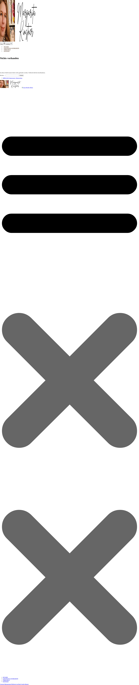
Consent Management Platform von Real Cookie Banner (14, 684)
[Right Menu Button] (69, 674)
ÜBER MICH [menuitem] (6, 680)
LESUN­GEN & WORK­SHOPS (11, 48)
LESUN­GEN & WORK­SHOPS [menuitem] (10, 678)
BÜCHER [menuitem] (5, 677)
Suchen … (2, 75)
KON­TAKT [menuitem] (6, 681)
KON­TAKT (7, 51)
